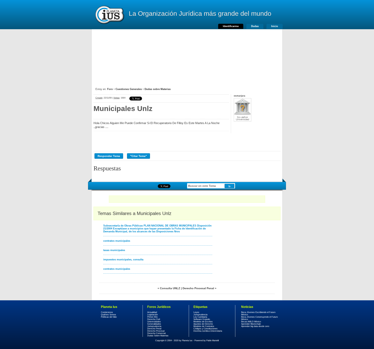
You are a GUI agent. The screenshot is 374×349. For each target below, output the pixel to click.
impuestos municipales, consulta (123, 259)
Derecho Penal (154, 328)
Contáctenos (107, 312)
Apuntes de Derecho (203, 324)
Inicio (274, 26)
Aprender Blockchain (251, 324)
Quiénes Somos (108, 314)
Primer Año (152, 317)
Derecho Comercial (156, 333)
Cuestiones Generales (129, 89)
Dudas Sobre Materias (157, 335)
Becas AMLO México (251, 321)
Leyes (196, 312)
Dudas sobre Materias (158, 89)
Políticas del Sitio (109, 317)
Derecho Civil (153, 319)
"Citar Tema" (138, 156)
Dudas (255, 26)
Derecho (109, 14)
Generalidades (154, 324)
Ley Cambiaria (200, 317)
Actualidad (152, 312)
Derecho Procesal (155, 331)
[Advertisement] (187, 56)
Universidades (154, 321)
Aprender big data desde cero (255, 326)
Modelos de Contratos (203, 326)
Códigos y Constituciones (205, 328)
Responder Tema (109, 156)
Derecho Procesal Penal (198, 288)
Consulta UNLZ (170, 288)
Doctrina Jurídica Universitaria (207, 331)
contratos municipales (116, 240)
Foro (110, 89)
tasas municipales (114, 250)
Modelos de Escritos (203, 321)
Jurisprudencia (154, 326)
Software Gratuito (201, 319)
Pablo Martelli (212, 340)
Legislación (152, 314)
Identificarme (231, 26)
